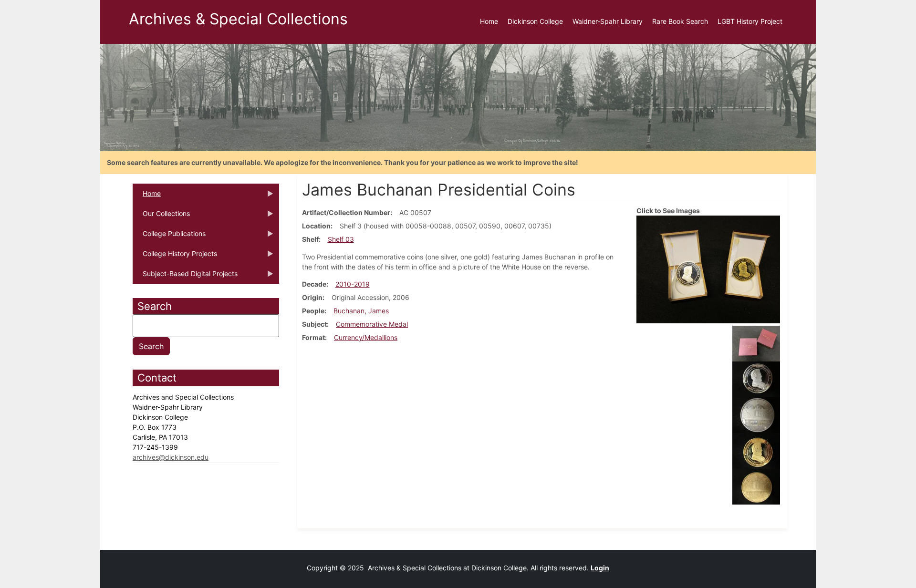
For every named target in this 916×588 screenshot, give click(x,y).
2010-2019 (352, 284)
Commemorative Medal (372, 324)
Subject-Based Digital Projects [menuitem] (185, 276)
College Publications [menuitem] (169, 236)
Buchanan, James (361, 311)
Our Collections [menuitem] (161, 216)
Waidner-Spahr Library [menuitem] (607, 21)
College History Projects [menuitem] (175, 256)
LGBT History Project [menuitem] (750, 21)
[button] (708, 269)
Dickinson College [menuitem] (535, 21)
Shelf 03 (341, 239)
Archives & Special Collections (238, 19)
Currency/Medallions (365, 337)
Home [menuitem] (489, 21)
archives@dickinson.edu (170, 457)
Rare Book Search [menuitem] (680, 21)
